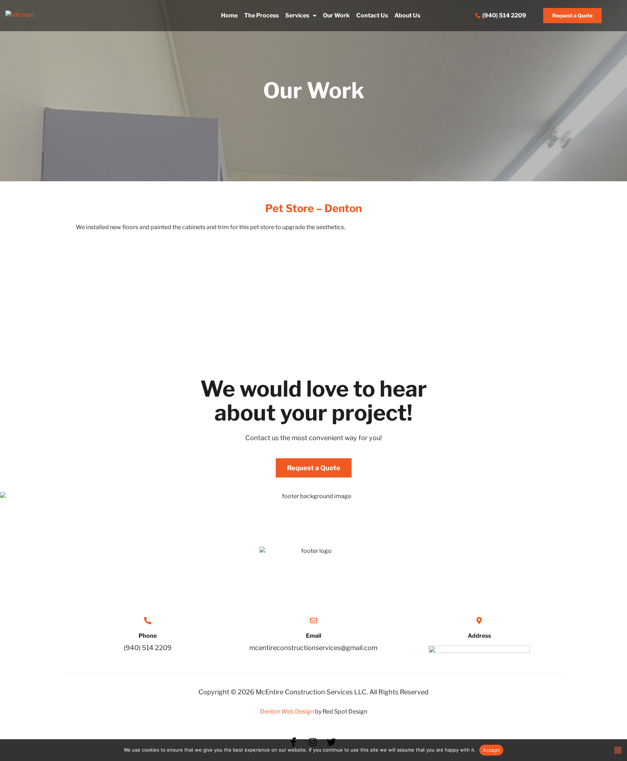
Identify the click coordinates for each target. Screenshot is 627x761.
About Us (407, 15)
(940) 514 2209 (148, 648)
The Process (261, 15)
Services (297, 15)
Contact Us (372, 15)
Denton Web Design (287, 711)
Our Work (336, 15)
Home (229, 15)
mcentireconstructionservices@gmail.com (313, 648)
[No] (618, 750)
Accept (491, 750)
